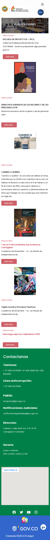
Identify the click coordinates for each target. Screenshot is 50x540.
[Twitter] (21, 512)
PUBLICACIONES (8, 36)
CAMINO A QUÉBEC (10, 172)
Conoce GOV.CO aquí (20, 536)
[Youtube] (28, 512)
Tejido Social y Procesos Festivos (18, 307)
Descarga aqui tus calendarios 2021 (21, 334)
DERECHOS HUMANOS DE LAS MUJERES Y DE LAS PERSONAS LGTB (24, 106)
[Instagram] (36, 512)
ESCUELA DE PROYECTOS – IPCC (19, 39)
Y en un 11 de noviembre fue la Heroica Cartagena (20, 246)
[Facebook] (14, 512)
